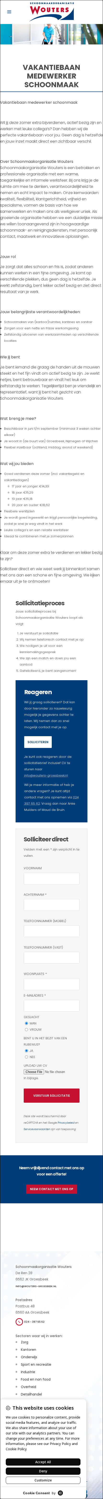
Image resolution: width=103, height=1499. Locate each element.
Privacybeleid (66, 1123)
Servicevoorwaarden (37, 1129)
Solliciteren (38, 742)
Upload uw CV (35, 1065)
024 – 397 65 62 (34, 1322)
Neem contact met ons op (51, 1189)
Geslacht (31, 1017)
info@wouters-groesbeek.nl (46, 775)
